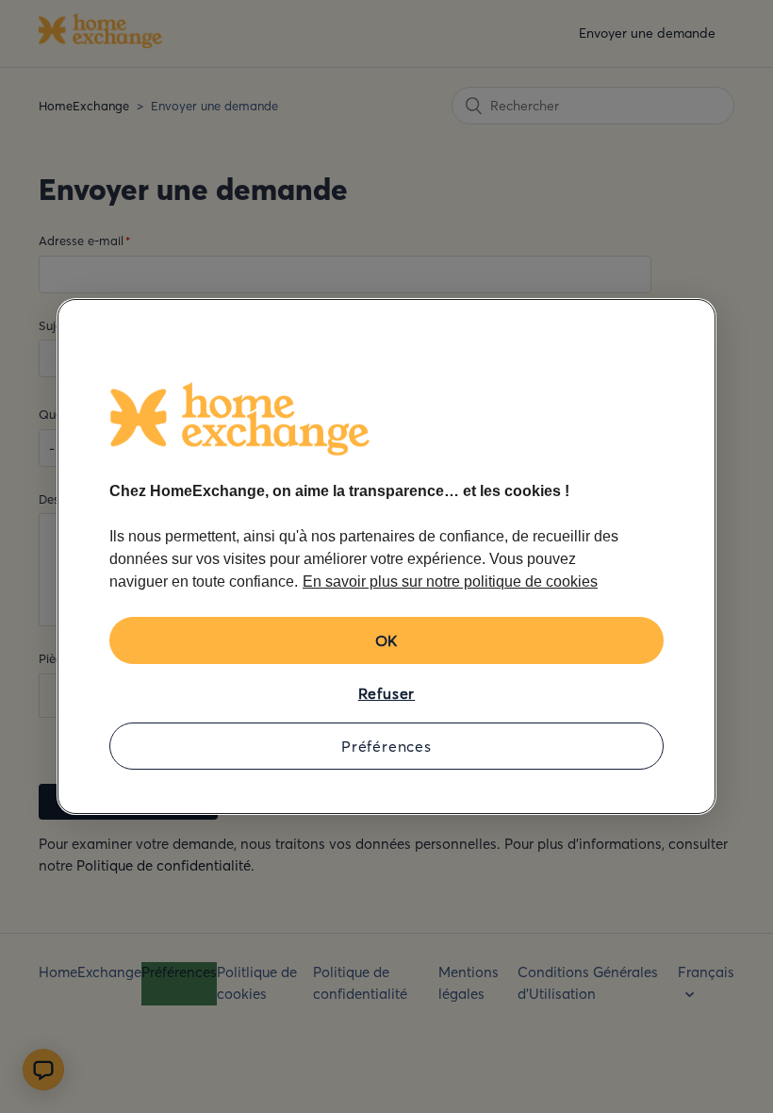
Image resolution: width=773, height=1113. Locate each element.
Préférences (386, 746)
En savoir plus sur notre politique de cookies (450, 581)
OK (387, 640)
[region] (386, 556)
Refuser (387, 693)
